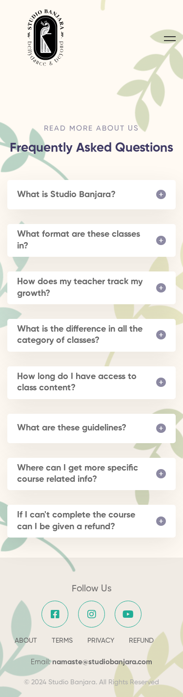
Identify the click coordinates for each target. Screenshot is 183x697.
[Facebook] (54, 614)
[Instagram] (91, 614)
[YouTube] (128, 614)
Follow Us (92, 588)
